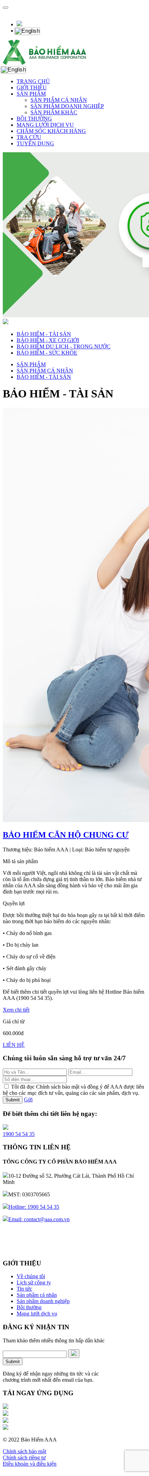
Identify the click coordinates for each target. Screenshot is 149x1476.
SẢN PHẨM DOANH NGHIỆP (67, 106)
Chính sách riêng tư (24, 1457)
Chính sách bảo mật (24, 1451)
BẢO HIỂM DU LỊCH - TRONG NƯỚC (64, 346)
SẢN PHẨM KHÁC (53, 112)
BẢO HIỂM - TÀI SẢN (44, 334)
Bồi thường (29, 1307)
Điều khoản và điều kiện (29, 1464)
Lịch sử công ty (34, 1282)
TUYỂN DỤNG (35, 143)
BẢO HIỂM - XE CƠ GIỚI (48, 340)
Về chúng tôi (31, 1276)
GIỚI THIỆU (32, 87)
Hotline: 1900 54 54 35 (33, 1207)
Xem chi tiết (16, 1010)
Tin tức (24, 1289)
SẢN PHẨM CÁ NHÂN (58, 100)
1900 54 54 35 (19, 1134)
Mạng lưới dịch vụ (37, 1313)
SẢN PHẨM (31, 94)
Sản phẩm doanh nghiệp (43, 1301)
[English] (27, 31)
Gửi (28, 1099)
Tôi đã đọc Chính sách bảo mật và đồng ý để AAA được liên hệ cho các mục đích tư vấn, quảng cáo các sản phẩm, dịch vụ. (73, 1090)
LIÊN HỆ (14, 1045)
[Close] (5, 8)
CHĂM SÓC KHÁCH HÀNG (51, 131)
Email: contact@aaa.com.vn (39, 1219)
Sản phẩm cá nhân (37, 1295)
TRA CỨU (29, 137)
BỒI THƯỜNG (34, 119)
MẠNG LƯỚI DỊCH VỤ (45, 125)
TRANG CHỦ (33, 81)
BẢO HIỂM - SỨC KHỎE (47, 353)
